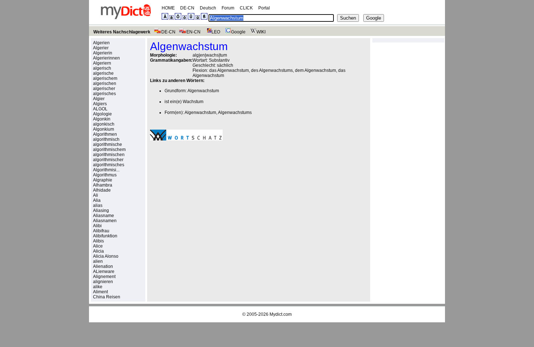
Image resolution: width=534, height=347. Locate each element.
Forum (228, 8)
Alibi (97, 225)
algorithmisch (106, 139)
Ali (95, 195)
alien (98, 261)
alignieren (103, 281)
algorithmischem (109, 149)
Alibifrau (101, 230)
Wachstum (193, 101)
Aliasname (103, 215)
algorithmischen (109, 154)
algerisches (104, 93)
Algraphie (102, 180)
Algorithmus (105, 174)
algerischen (104, 83)
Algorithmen (105, 134)
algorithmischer (108, 159)
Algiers (100, 103)
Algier (99, 98)
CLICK (246, 8)
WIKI (261, 31)
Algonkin (101, 119)
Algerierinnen (106, 58)
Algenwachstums (235, 112)
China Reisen (106, 296)
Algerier (101, 47)
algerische (103, 73)
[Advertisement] (211, 196)
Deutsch (208, 8)
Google (238, 31)
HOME (168, 8)
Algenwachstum (203, 90)
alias (97, 205)
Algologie (102, 114)
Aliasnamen (105, 220)
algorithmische (107, 144)
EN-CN (193, 31)
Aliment (100, 291)
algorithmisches (108, 164)
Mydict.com (281, 314)
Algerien (101, 42)
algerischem (105, 78)
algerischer (104, 88)
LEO (215, 31)
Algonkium (103, 129)
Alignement (104, 276)
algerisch (102, 68)
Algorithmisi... (106, 169)
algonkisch (103, 124)
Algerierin (102, 53)
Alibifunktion (105, 235)
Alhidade (102, 190)
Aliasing (101, 210)
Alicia (98, 251)
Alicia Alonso (105, 256)
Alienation (103, 266)
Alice (98, 246)
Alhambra (102, 185)
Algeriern (102, 63)
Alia (97, 200)
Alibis (98, 241)
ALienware (103, 271)
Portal (264, 8)
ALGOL (100, 108)
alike (97, 286)
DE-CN (187, 8)
